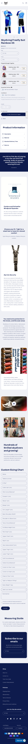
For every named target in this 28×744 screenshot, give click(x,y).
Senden (5, 608)
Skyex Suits (12, 738)
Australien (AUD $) (8, 728)
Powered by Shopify (17, 738)
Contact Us (5, 676)
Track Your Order (7, 679)
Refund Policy (6, 694)
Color (2, 56)
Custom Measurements (8, 682)
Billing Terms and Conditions (9, 704)
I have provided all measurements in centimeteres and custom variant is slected (14, 602)
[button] (1, 3)
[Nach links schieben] (10, 37)
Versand (2, 48)
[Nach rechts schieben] (17, 37)
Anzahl (2, 104)
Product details (23, 68)
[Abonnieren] (22, 651)
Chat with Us (20, 740)
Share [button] (4, 118)
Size (2, 50)
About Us (5, 672)
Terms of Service (7, 697)
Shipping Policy (6, 691)
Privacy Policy (6, 701)
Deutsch (20, 728)
